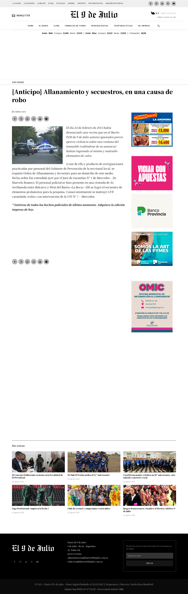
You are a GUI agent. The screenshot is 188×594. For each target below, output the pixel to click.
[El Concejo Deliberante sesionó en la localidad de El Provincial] (38, 461)
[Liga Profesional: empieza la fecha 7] (38, 495)
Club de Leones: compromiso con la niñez (89, 508)
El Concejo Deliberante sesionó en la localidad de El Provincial (37, 476)
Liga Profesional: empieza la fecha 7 (30, 508)
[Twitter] (168, 3)
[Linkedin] (162, 3)
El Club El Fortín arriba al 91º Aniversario (89, 475)
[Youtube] (173, 3)
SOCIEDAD (18, 82)
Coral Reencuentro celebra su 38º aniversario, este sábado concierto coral (149, 476)
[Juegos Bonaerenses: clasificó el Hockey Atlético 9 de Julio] (149, 495)
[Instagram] (156, 3)
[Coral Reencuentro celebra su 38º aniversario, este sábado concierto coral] (149, 461)
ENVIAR (149, 563)
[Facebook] (150, 3)
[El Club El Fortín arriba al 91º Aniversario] (94, 461)
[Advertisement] (94, 60)
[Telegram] (46, 118)
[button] (158, 25)
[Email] (33, 118)
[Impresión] (40, 118)
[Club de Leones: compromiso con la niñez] (94, 495)
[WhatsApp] (27, 118)
